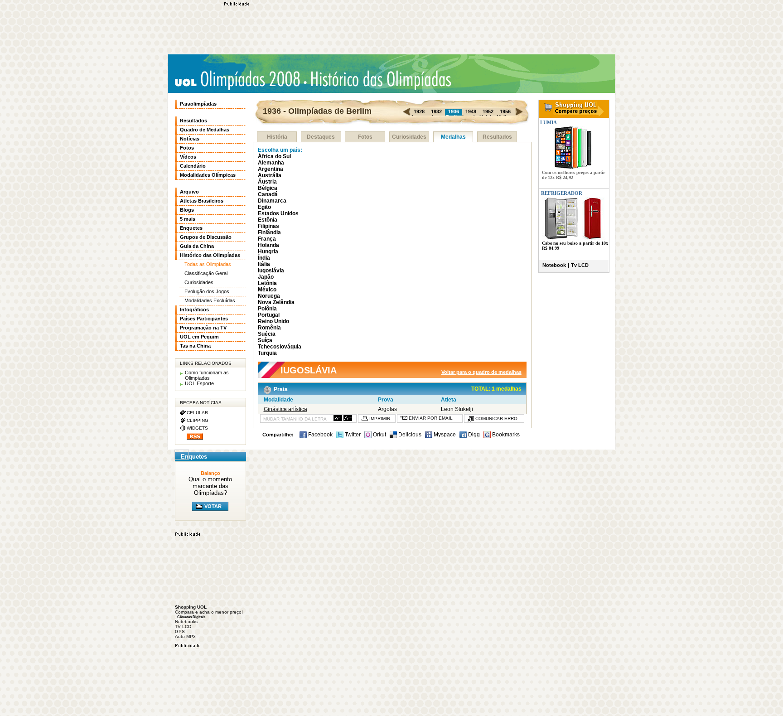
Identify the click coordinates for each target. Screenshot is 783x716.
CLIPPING (197, 420)
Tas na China (195, 345)
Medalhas (453, 137)
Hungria (268, 251)
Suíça (265, 340)
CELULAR (197, 412)
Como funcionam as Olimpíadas (207, 375)
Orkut (379, 434)
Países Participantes (204, 318)
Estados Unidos (278, 213)
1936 (453, 111)
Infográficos (194, 309)
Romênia (269, 327)
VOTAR (213, 506)
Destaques (321, 137)
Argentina (270, 169)
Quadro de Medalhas (204, 129)
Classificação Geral (205, 273)
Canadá (268, 194)
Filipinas (268, 226)
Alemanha (271, 163)
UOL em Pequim (199, 336)
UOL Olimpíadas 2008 (237, 80)
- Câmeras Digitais (190, 616)
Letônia (267, 283)
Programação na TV (203, 327)
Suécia (267, 334)
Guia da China (197, 246)
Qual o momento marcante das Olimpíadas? (210, 486)
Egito (264, 207)
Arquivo (189, 191)
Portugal (269, 315)
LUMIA (548, 122)
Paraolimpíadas (198, 103)
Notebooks (186, 621)
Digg (473, 434)
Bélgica (267, 188)
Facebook (320, 434)
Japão (266, 277)
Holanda (268, 245)
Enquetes (191, 228)
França (267, 239)
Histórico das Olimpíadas (377, 79)
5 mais (187, 219)
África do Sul (274, 156)
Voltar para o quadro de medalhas (481, 372)
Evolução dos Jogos (206, 291)
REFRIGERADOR (561, 193)
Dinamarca (272, 201)
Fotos (365, 137)
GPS (180, 631)
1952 (488, 111)
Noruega (269, 296)
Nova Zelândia (276, 302)
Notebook (554, 265)
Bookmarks (505, 434)
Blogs (187, 210)
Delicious (409, 434)
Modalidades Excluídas (209, 300)
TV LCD (183, 626)
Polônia (267, 308)
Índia (264, 258)
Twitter (352, 434)
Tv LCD (580, 265)
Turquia (267, 353)
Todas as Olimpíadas (207, 264)
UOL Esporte (199, 383)
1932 (436, 111)
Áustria (267, 182)
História (277, 137)
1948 (470, 111)
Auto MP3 (185, 636)
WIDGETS (197, 428)
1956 (505, 111)
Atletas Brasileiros (201, 200)
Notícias (189, 138)
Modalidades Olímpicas (208, 175)
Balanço (210, 473)
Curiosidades (409, 137)
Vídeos (188, 157)
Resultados (497, 137)
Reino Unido (273, 321)
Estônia (267, 220)
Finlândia (269, 232)
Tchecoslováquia (279, 346)
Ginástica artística (285, 409)
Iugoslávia (271, 270)
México (267, 289)
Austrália (269, 175)
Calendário (193, 166)
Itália (264, 264)
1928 (419, 111)
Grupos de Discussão (206, 237)
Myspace (444, 434)
